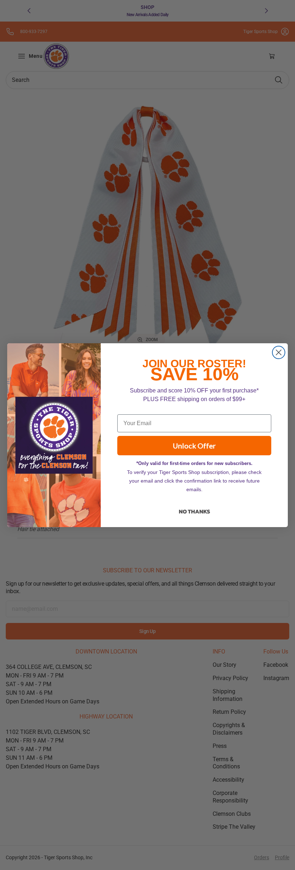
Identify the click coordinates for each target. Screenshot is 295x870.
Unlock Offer (194, 445)
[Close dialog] (278, 352)
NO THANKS (194, 511)
